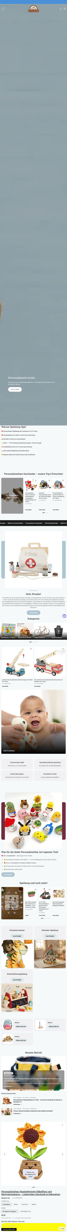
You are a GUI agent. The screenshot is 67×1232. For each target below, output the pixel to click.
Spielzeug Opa (5, 1198)
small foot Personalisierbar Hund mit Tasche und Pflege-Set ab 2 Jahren (45, 495)
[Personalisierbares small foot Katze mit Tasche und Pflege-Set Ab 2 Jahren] (59, 484)
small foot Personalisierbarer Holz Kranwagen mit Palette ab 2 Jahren (17, 680)
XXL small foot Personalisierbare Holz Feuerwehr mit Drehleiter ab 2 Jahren (48, 680)
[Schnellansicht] (35, 480)
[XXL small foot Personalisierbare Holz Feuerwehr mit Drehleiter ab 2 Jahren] (49, 662)
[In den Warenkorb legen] (35, 889)
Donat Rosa (25, 1204)
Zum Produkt (8, 874)
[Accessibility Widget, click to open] (64, 616)
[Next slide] (62, 1154)
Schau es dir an (12, 907)
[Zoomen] (62, 1125)
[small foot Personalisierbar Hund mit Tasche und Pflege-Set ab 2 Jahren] (45, 484)
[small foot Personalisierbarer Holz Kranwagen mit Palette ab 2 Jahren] (17, 662)
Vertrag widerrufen (9, 1229)
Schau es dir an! (21, 1026)
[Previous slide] (5, 1154)
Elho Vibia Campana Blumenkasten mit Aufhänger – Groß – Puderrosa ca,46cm (30, 904)
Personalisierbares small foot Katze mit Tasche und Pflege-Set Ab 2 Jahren (58, 495)
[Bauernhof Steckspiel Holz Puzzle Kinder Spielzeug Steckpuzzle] (59, 894)
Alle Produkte (33, 612)
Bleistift (34, 1204)
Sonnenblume (6, 1204)
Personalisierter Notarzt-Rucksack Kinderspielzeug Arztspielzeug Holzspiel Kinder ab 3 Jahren (30, 497)
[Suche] (61, 8)
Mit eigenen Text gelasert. (10, 1211)
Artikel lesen (8, 1086)
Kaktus (16, 1204)
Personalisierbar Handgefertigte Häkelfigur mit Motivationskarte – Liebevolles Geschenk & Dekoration (30, 1193)
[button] (42, 918)
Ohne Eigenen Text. (25, 1211)
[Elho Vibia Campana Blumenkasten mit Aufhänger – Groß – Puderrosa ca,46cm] (31, 894)
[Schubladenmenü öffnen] (3, 8)
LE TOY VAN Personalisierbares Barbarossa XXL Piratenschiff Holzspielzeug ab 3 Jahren (44, 906)
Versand (13, 1218)
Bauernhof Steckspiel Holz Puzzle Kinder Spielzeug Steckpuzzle (58, 903)
